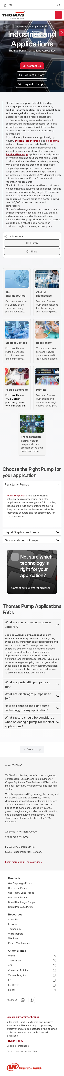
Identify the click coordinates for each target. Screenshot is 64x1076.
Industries (13, 924)
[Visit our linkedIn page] (23, 1000)
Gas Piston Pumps (17, 888)
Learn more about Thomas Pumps (23, 862)
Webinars (13, 938)
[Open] (58, 15)
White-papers (15, 933)
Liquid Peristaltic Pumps (20, 907)
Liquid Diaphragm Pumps (21, 902)
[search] (59, 5)
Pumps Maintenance (19, 943)
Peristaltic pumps (16, 495)
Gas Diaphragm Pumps (20, 883)
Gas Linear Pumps (17, 897)
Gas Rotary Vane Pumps (21, 892)
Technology (14, 929)
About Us (13, 919)
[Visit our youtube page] (32, 1000)
